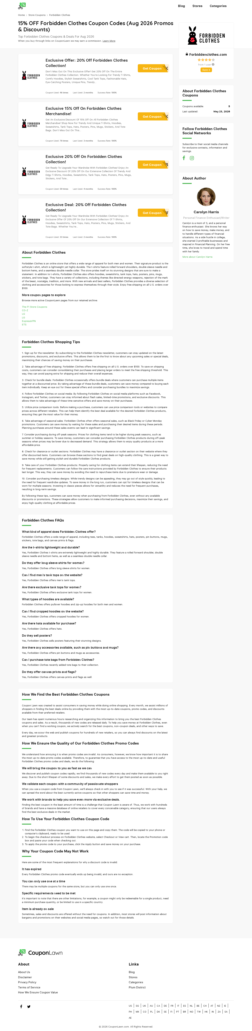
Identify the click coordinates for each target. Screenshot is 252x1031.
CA (158, 1005)
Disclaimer (25, 977)
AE (130, 1017)
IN (213, 1011)
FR (172, 1005)
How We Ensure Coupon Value (38, 992)
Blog (181, 6)
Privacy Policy (27, 982)
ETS (24, 324)
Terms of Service (29, 987)
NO (191, 1011)
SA (226, 1011)
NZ (218, 1005)
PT (177, 1011)
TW (199, 1011)
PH (130, 1011)
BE (198, 1005)
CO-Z (25, 310)
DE (165, 1005)
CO (144, 1011)
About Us (24, 972)
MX (137, 1011)
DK (158, 1011)
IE (225, 1005)
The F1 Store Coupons (34, 306)
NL (191, 1005)
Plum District (137, 987)
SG (137, 1005)
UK (144, 1005)
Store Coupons (37, 15)
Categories (218, 6)
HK (206, 1011)
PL (151, 1011)
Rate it (206, 70)
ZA (219, 1011)
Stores (197, 6)
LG (23, 313)
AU (151, 1005)
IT (178, 1005)
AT (211, 1005)
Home (21, 15)
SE (165, 1011)
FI (171, 1011)
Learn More (109, 40)
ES (184, 1005)
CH (205, 1005)
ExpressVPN (29, 321)
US (130, 1005)
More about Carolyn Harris (197, 256)
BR (184, 1011)
